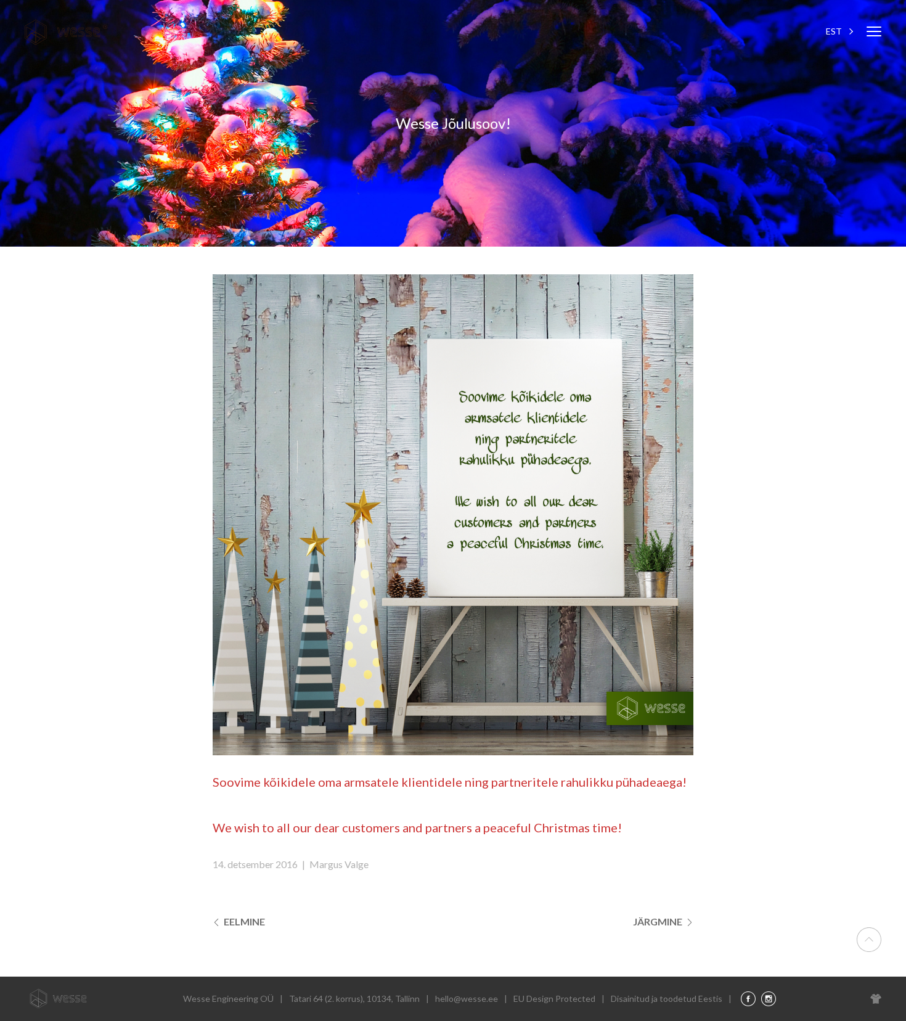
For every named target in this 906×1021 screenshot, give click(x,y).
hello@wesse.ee (466, 998)
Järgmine (658, 921)
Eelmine (243, 921)
